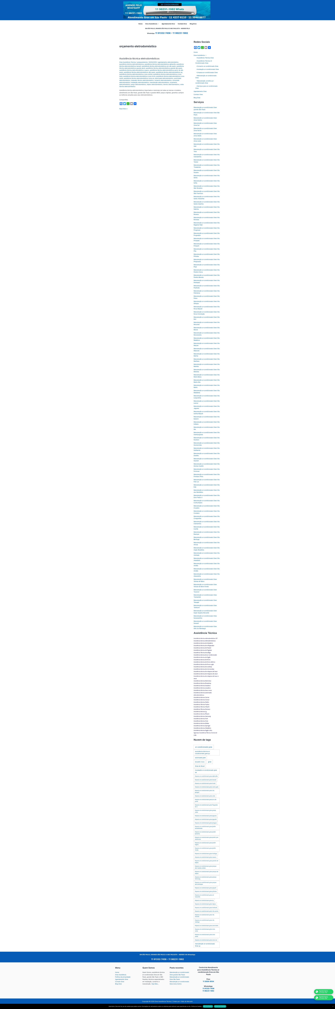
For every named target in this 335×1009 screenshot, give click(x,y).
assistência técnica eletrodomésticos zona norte (139, 76)
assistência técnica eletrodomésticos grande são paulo (164, 68)
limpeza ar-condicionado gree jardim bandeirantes (205, 827)
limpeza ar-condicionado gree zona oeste (205, 935)
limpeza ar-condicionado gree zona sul (206, 940)
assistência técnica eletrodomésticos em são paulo (159, 66)
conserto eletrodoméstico (163, 80)
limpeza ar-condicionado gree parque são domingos (205, 883)
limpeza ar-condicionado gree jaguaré (206, 819)
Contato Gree (182, 24)
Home (140, 24)
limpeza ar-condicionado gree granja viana (205, 811)
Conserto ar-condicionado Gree (207, 66)
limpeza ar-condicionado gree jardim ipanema (205, 832)
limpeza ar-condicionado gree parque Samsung (205, 878)
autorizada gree (200, 757)
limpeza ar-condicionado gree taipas (205, 904)
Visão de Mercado (187, 1001)
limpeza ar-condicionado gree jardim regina (205, 843)
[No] (333, 1006)
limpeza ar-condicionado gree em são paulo (205, 800)
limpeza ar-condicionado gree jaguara (206, 815)
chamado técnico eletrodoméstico (142, 80)
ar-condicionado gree (203, 747)
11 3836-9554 (208, 981)
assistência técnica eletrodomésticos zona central (135, 74)
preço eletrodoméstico (138, 84)
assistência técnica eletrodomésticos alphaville (160, 64)
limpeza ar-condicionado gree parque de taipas (206, 872)
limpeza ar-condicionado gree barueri (205, 779)
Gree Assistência (151, 24)
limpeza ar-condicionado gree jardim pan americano (206, 838)
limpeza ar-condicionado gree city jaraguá (204, 791)
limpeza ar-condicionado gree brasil (205, 783)
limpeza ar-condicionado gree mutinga (206, 853)
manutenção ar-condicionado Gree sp (205, 945)
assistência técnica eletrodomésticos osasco (134, 70)
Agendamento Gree (168, 24)
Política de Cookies (220, 1006)
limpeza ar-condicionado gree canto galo (206, 787)
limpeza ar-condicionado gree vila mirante (204, 915)
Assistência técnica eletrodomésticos (139, 58)
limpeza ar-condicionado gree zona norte (205, 930)
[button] (158, 23)
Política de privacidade (122, 977)
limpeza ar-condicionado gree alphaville (206, 776)
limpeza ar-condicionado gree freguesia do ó (206, 805)
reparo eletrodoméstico (154, 84)
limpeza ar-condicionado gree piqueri (205, 888)
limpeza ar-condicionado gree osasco (205, 857)
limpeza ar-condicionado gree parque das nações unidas (205, 867)
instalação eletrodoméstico (140, 82)
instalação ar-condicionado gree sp (206, 771)
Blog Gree (193, 24)
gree (209, 762)
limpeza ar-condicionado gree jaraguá (206, 823)
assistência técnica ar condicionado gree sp (202, 752)
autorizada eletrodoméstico (164, 78)
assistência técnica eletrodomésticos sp (169, 72)
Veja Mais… (155, 984)
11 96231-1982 (180, 33)
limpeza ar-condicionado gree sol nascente (204, 896)
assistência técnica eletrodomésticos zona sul (139, 78)
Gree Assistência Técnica (127, 62)
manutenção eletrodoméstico (159, 82)
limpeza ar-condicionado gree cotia (205, 796)
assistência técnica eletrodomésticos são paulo (139, 72)
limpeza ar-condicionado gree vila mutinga (204, 921)
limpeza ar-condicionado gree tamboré (206, 907)
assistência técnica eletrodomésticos (131, 64)
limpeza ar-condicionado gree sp (204, 900)
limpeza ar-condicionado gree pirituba (206, 891)
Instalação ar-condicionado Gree (208, 69)
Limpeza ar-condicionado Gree (207, 72)
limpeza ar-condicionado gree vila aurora (206, 911)
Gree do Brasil (200, 766)
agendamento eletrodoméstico (168, 62)
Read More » (123, 109)
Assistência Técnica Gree (205, 58)
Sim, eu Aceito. (208, 1006)
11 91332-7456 (163, 33)
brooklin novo (199, 762)
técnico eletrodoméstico (171, 84)
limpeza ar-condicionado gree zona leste (206, 925)
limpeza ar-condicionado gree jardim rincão (205, 849)
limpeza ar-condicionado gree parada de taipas (206, 861)
